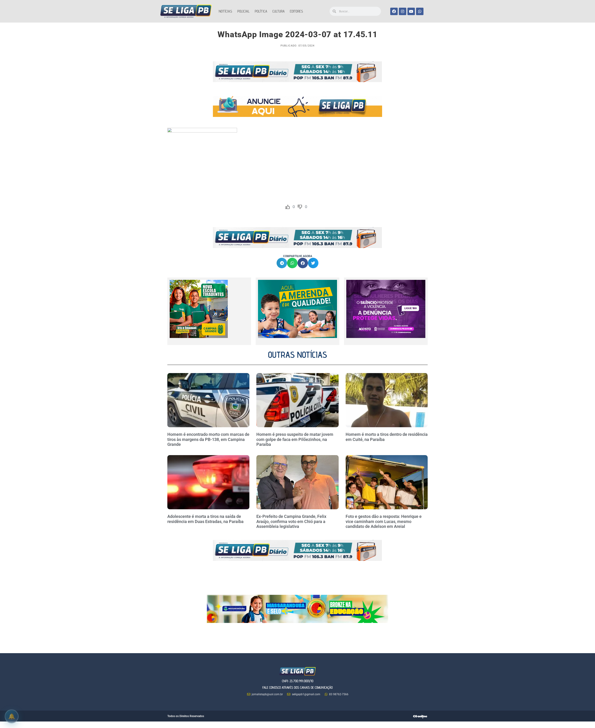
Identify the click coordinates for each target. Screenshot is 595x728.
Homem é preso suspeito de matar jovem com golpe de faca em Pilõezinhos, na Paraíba (294, 439)
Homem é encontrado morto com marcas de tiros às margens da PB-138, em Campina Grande (208, 439)
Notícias (225, 11)
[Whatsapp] (419, 11)
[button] (282, 263)
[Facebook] (394, 11)
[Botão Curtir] (287, 207)
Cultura (278, 11)
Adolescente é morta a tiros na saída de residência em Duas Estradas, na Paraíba (206, 519)
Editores (296, 11)
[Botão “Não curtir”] (300, 207)
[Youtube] (411, 11)
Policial (243, 11)
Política (261, 11)
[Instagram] (402, 11)
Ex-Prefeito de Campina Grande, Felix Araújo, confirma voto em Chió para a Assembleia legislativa (291, 521)
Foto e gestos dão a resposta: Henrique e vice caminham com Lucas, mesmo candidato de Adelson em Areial (384, 521)
